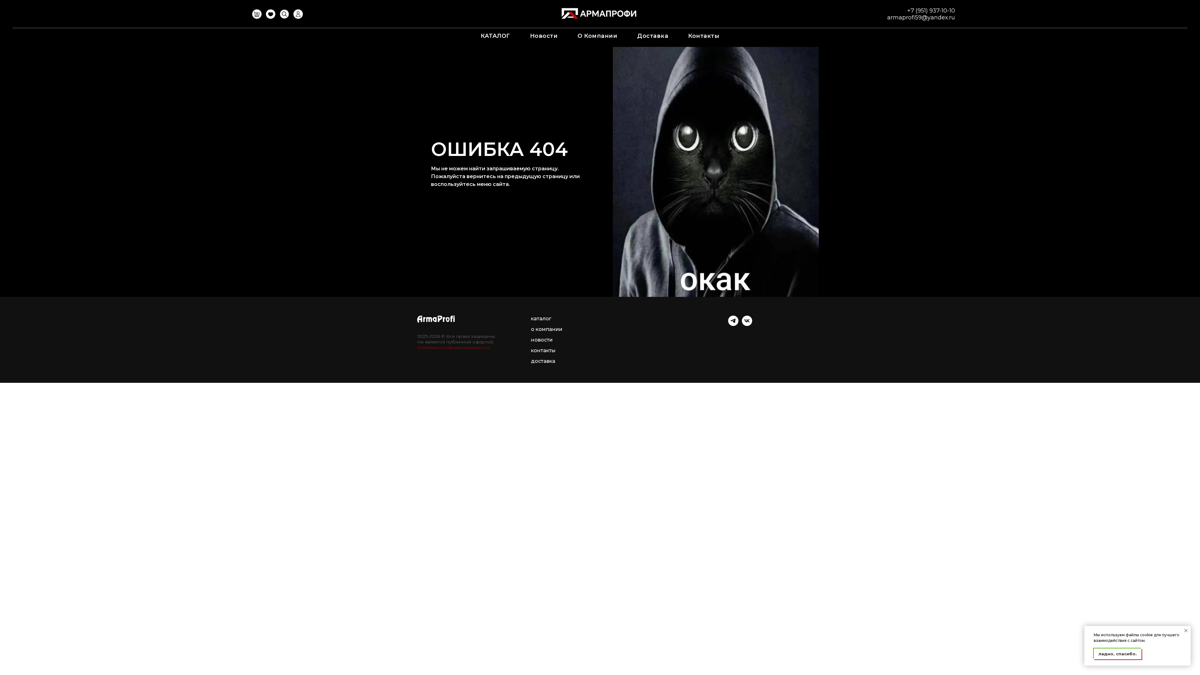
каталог (541, 319)
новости (544, 35)
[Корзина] (257, 17)
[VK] (747, 324)
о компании (597, 35)
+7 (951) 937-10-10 (931, 10)
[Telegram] (733, 324)
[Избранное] (270, 17)
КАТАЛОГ (495, 35)
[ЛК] (298, 17)
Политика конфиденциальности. (454, 347)
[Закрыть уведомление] (1186, 631)
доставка (652, 35)
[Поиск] (284, 17)
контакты (703, 35)
